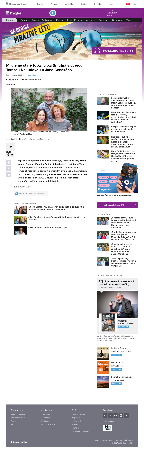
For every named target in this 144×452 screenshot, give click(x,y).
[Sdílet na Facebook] (8, 162)
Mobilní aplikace (48, 424)
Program (54, 4)
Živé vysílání (103, 185)
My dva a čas (30, 75)
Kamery (110, 15)
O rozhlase (98, 4)
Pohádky (102, 181)
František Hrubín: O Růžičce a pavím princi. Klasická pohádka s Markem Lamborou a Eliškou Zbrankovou (123, 142)
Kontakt (75, 428)
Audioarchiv (112, 13)
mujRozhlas (69, 4)
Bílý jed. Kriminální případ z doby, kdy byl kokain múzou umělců (123, 129)
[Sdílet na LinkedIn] (8, 174)
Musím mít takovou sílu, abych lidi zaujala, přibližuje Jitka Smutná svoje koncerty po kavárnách (56, 208)
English (130, 440)
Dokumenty (118, 20)
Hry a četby (102, 177)
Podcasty (45, 421)
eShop (13, 424)
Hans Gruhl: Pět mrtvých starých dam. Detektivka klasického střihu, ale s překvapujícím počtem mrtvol (123, 156)
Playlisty (60, 20)
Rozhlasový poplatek (80, 431)
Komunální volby (18, 418)
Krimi (113, 177)
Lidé (69, 20)
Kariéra (75, 424)
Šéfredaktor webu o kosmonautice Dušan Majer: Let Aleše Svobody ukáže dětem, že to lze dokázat (123, 103)
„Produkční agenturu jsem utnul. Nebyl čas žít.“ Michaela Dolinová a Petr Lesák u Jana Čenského (124, 236)
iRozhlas (40, 4)
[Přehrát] (10, 147)
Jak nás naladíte (78, 414)
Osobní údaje (107, 440)
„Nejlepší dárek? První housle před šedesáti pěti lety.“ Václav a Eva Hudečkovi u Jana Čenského (123, 223)
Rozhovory (104, 20)
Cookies (97, 440)
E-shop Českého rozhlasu (110, 276)
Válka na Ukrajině (18, 414)
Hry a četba (90, 20)
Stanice (84, 4)
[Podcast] (8, 155)
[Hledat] (135, 4)
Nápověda (76, 418)
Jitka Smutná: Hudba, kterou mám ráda (47, 227)
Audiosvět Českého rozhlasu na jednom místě (114, 195)
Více (129, 20)
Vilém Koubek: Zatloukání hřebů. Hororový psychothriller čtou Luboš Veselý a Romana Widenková (123, 117)
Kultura (9, 20)
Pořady (35, 20)
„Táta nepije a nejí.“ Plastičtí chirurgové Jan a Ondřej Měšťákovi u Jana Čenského (123, 262)
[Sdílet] (12, 155)
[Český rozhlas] (16, 4)
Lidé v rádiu (77, 421)
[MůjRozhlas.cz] (10, 85)
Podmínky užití (120, 440)
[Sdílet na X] (8, 168)
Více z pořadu (104, 215)
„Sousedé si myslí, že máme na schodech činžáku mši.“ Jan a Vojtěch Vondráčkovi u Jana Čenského (121, 249)
